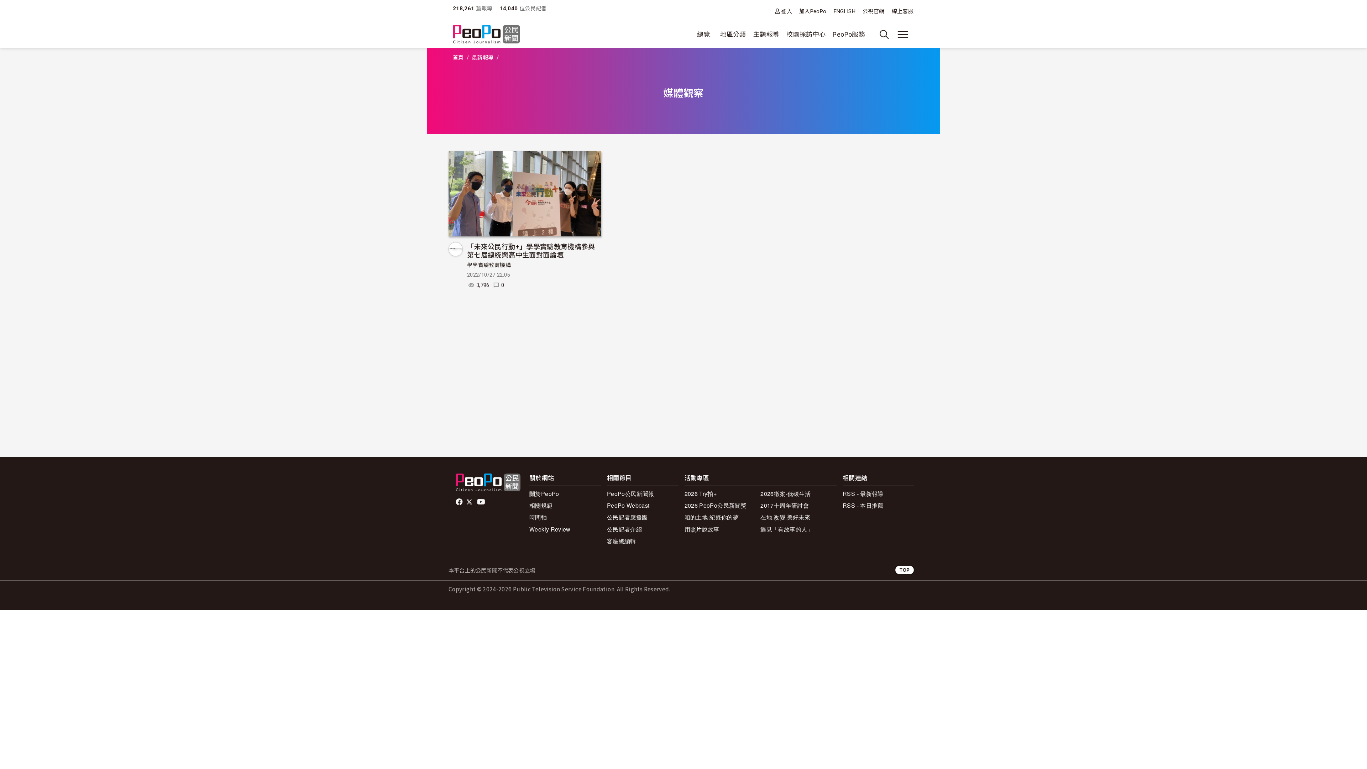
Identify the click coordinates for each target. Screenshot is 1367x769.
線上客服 (902, 11)
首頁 (458, 57)
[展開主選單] (903, 34)
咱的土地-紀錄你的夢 (712, 517)
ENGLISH (845, 11)
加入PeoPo (813, 11)
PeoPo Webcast (628, 505)
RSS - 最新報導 (863, 494)
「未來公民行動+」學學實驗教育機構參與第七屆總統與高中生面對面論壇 (531, 250)
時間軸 (538, 517)
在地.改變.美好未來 (785, 517)
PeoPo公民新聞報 (630, 494)
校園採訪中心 (806, 34)
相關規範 (540, 505)
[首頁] (486, 34)
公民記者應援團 (627, 517)
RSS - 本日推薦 (863, 505)
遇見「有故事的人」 (786, 529)
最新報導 (482, 57)
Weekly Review (550, 529)
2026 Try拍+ (701, 494)
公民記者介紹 (624, 529)
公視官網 (873, 11)
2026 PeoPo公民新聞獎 (716, 505)
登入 (786, 11)
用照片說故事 (702, 529)
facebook (460, 502)
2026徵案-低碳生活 (785, 494)
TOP (905, 569)
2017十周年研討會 (784, 505)
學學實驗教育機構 (489, 265)
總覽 (703, 34)
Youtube (481, 502)
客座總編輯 (621, 541)
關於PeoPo (544, 494)
